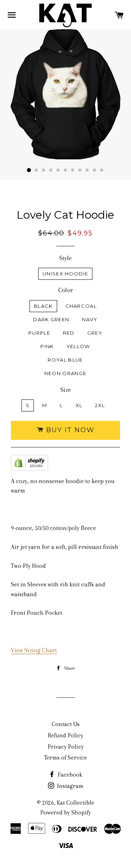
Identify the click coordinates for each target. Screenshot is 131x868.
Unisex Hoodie (65, 273)
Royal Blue (65, 360)
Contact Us (66, 724)
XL (79, 405)
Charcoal (81, 306)
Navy (89, 319)
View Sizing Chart (34, 650)
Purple (39, 333)
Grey (94, 333)
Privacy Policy (66, 746)
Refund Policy (65, 735)
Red (69, 333)
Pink (46, 346)
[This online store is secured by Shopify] (29, 464)
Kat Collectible (75, 802)
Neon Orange (65, 373)
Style (65, 258)
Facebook (69, 774)
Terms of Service (65, 757)
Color (65, 290)
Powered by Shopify (65, 812)
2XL (100, 405)
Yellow (78, 346)
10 (94, 170)
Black (43, 306)
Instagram (69, 786)
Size (65, 389)
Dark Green (51, 319)
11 (102, 170)
